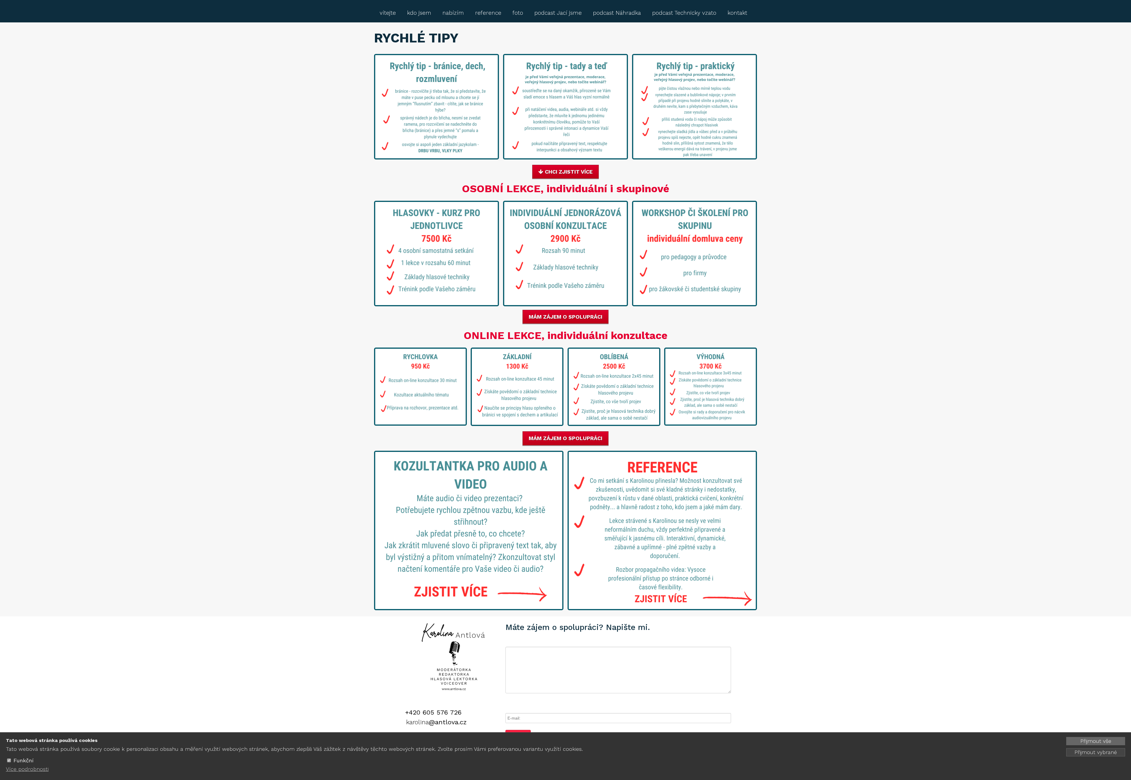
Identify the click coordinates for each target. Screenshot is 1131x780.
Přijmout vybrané (1095, 752)
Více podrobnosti (27, 769)
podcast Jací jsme (558, 12)
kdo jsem (419, 12)
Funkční (24, 760)
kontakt (737, 12)
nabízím (453, 12)
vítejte (388, 12)
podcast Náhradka (617, 12)
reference (488, 12)
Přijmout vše (1095, 741)
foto (517, 12)
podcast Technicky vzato (684, 12)
